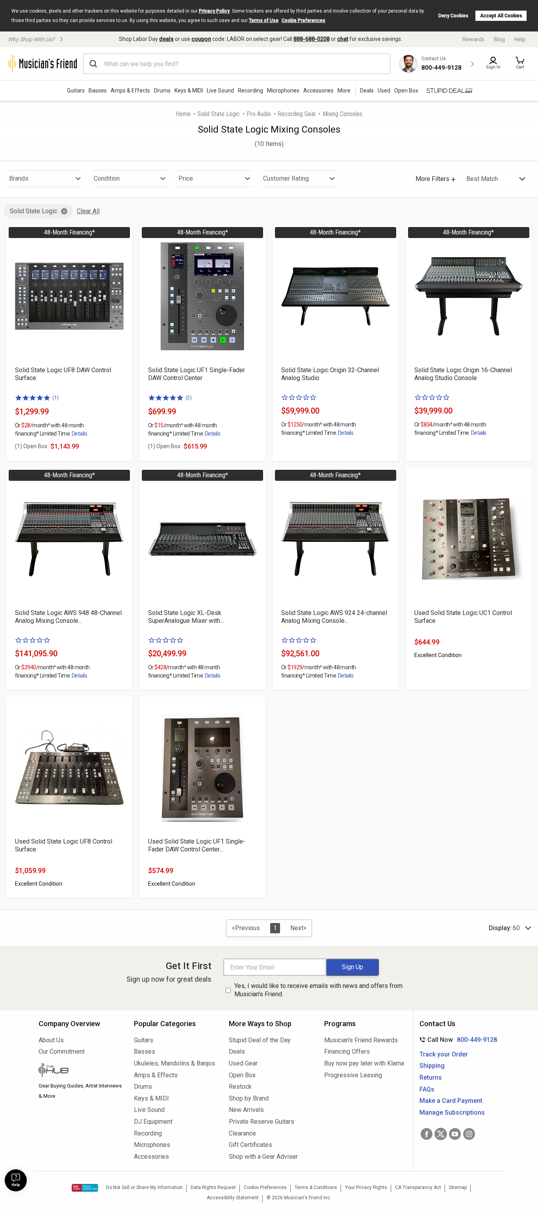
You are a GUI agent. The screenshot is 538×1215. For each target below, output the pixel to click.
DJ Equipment (153, 1121)
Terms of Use (263, 20)
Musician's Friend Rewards (361, 1040)
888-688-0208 (311, 39)
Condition (107, 178)
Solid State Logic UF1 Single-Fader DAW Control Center (196, 374)
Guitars (76, 90)
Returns (430, 1077)
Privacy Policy (214, 11)
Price (185, 178)
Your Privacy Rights (366, 1187)
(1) (55, 398)
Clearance (242, 1133)
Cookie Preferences (303, 20)
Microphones (283, 90)
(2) (189, 398)
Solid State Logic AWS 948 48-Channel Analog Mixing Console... (68, 616)
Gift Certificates (250, 1145)
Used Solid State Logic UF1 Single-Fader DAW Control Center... (196, 845)
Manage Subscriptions (452, 1112)
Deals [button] (367, 90)
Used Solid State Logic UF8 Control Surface (63, 845)
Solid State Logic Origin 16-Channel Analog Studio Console (463, 374)
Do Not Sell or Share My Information (144, 1187)
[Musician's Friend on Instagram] (469, 1134)
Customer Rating (286, 178)
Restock (240, 1086)
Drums (162, 90)
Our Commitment (62, 1051)
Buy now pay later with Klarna (364, 1063)
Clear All (88, 211)
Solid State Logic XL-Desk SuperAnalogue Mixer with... (186, 616)
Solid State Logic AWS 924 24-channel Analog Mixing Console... (334, 616)
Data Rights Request (213, 1187)
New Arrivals (246, 1109)
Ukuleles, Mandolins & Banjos (174, 1063)
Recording (250, 90)
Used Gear (243, 1063)
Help (519, 39)
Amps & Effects (130, 90)
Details (79, 433)
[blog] (80, 1071)
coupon (201, 39)
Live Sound (220, 90)
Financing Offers (347, 1051)
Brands (18, 178)
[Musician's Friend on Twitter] (441, 1134)
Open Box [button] (406, 90)
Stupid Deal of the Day (260, 1040)
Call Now (456, 1039)
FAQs (426, 1089)
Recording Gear (297, 114)
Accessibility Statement (233, 1197)
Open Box (242, 1075)
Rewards (473, 39)
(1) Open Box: (31, 446)
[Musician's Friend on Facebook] (426, 1134)
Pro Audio (259, 114)
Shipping (432, 1065)
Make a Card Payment (450, 1100)
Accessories (318, 90)
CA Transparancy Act (418, 1187)
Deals (237, 1051)
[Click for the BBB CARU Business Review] (85, 1188)
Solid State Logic (218, 114)
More (344, 90)
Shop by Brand (249, 1098)
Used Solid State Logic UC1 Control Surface (463, 616)
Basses (98, 90)
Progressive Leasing (353, 1075)
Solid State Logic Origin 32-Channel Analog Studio (330, 374)
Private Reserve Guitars (261, 1121)
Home (183, 114)
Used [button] (384, 90)
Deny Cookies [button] (453, 15)
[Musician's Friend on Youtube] (455, 1134)
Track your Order (443, 1054)
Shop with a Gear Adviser (263, 1156)
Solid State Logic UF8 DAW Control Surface (63, 374)
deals (166, 39)
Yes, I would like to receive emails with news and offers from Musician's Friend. (318, 990)
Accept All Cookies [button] (501, 15)
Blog (499, 39)
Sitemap (458, 1187)
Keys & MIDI (188, 90)
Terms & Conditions (316, 1187)
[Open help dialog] (16, 1180)
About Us (51, 1040)
